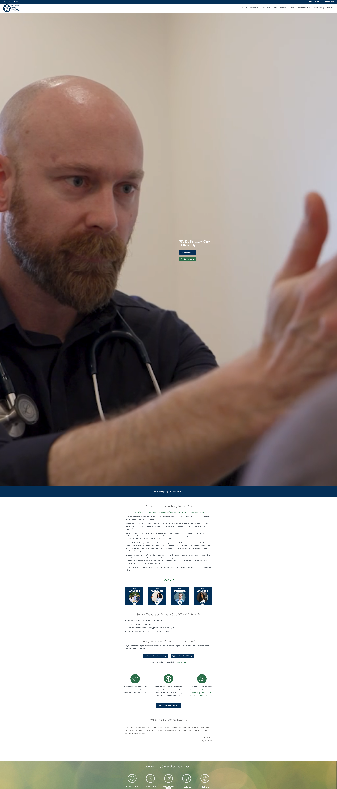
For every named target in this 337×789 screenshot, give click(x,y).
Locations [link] (330, 8)
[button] (14, 1)
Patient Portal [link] (315, 1)
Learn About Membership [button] (154, 656)
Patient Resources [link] (279, 8)
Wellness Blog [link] (319, 8)
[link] (11, 8)
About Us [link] (244, 8)
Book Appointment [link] (328, 1)
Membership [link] (255, 8)
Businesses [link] (266, 8)
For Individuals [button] (186, 252)
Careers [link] (291, 8)
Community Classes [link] (304, 8)
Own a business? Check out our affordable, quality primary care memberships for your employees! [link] (201, 692)
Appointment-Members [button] (181, 656)
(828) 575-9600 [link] (7, 1)
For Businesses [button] (186, 259)
